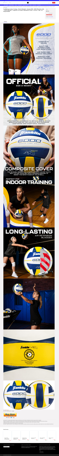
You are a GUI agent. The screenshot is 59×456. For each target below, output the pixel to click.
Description (5, 21)
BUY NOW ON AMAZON (49, 14)
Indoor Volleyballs (7, 6)
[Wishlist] (50, 2)
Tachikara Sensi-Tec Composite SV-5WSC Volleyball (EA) (24, 439)
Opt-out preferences (42, 452)
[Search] (28, 2)
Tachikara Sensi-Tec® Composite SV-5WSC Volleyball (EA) (15, 439)
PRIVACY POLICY (41, 451)
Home (4, 6)
